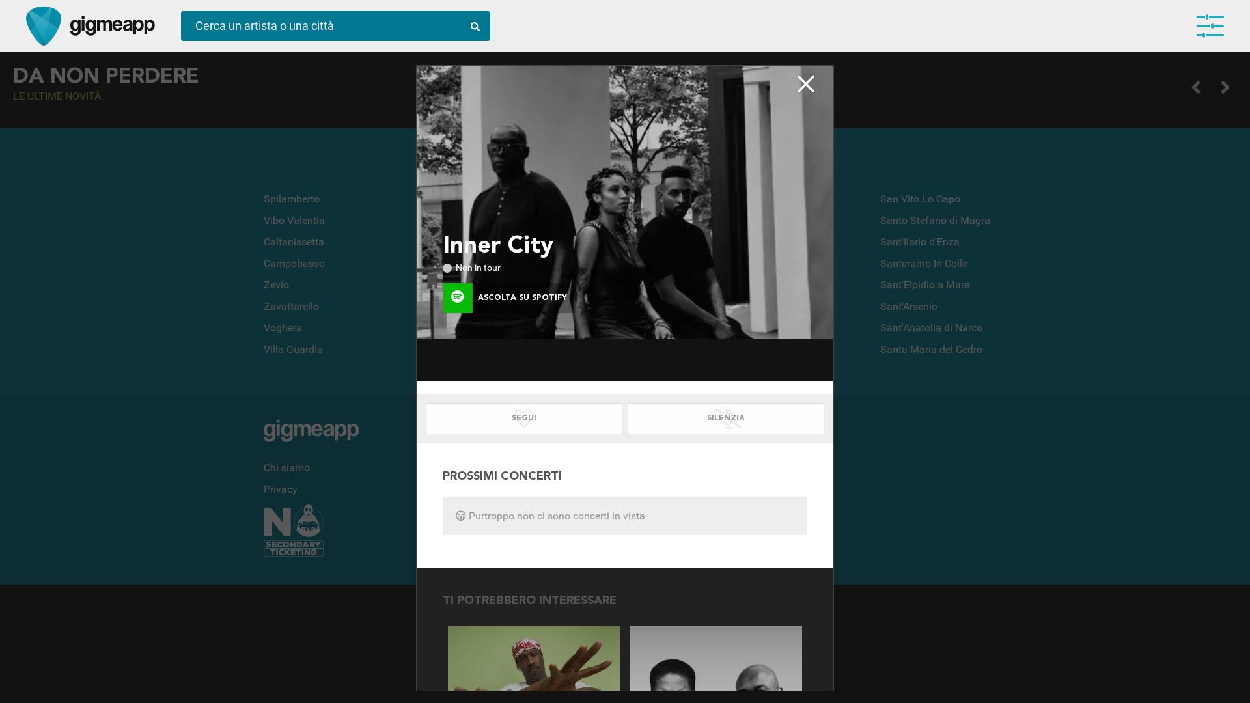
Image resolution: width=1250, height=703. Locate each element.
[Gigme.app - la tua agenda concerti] (43, 26)
